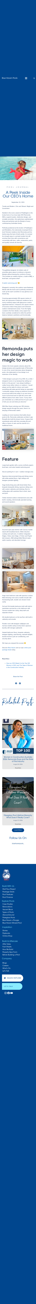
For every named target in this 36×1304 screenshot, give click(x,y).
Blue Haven (11, 647)
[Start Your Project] (19, 889)
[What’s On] (6, 968)
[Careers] (6, 965)
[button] (16, 683)
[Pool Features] (19, 894)
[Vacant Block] (19, 909)
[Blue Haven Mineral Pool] (19, 923)
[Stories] (7, 930)
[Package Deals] (19, 892)
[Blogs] (6, 963)
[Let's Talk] (6, 971)
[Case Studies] (19, 904)
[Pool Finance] (19, 897)
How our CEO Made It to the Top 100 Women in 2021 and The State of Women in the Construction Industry (19, 665)
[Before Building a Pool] (11, 955)
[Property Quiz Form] (11, 952)
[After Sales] (11, 944)
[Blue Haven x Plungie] (19, 920)
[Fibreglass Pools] (19, 917)
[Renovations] (19, 907)
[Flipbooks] (7, 933)
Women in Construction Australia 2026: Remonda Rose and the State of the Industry (18, 759)
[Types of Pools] (19, 912)
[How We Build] (11, 949)
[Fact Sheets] (11, 947)
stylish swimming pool (10, 283)
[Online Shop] (7, 936)
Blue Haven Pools (10, 78)
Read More (18, 768)
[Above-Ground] (19, 915)
